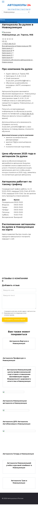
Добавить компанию (8, 22)
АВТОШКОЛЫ (17, 5)
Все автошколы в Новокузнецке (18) (16, 46)
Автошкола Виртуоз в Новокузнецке (19, 342)
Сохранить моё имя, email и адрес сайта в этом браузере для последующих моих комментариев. (19, 313)
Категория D (7, 55)
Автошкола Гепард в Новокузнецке (18, 454)
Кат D (23, 9)
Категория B (7, 51)
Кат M (28, 9)
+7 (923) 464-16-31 (9, 44)
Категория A (7, 48)
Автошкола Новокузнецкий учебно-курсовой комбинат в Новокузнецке (19, 465)
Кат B (14, 9)
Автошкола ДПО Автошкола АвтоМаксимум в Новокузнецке (16, 423)
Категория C (7, 53)
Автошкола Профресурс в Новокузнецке (14, 359)
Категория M (7, 57)
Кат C (19, 9)
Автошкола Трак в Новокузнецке (19, 482)
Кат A (10, 9)
